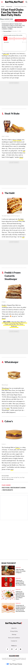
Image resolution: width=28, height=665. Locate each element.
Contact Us (14, 641)
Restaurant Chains (18, 487)
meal (12, 469)
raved (7, 408)
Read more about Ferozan (7, 479)
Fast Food (5, 487)
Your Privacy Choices (15, 664)
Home (2, 6)
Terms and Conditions (14, 637)
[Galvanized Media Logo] (14, 655)
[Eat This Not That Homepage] (14, 2)
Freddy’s (4, 305)
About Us (14, 628)
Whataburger (5, 388)
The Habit (21, 219)
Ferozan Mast (7, 31)
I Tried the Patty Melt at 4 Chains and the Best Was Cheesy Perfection (15, 324)
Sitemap (14, 634)
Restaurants (9, 6)
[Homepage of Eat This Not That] (13, 623)
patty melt (6, 53)
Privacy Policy (14, 631)
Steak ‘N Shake (17, 140)
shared (21, 157)
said (24, 150)
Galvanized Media (13, 658)
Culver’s (17, 447)
